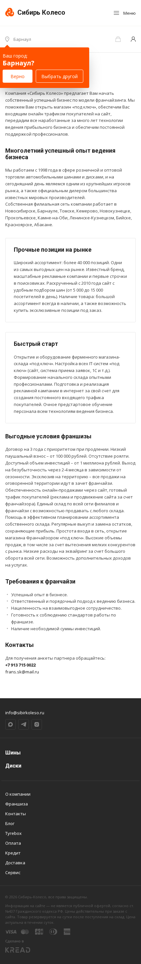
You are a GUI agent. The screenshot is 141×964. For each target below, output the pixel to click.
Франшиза (16, 804)
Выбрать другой (59, 76)
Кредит (13, 853)
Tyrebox (13, 833)
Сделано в (14, 941)
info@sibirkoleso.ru (24, 713)
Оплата (13, 843)
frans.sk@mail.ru (22, 672)
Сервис (12, 872)
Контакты (15, 814)
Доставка (15, 863)
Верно (17, 76)
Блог (9, 823)
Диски (13, 766)
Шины (13, 753)
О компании (17, 794)
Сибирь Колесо (40, 12)
